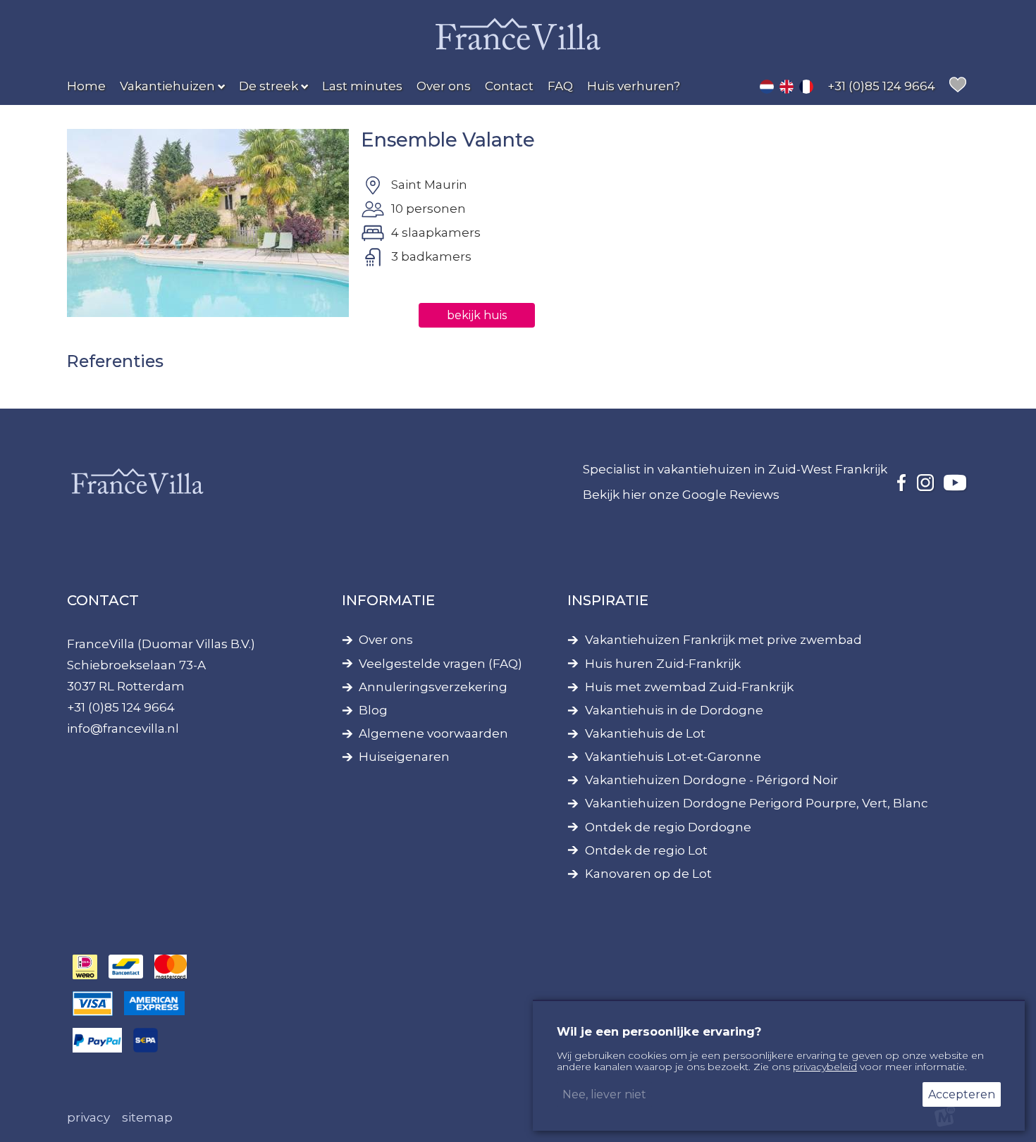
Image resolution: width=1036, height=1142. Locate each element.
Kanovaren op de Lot (648, 874)
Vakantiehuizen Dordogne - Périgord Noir (711, 780)
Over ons (386, 640)
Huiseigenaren (404, 757)
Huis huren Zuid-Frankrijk (663, 664)
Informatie (388, 600)
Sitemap (147, 1117)
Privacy (88, 1117)
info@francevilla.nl (123, 728)
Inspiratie (607, 600)
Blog (373, 710)
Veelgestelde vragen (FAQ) (440, 664)
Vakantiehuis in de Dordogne (674, 710)
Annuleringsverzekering (433, 687)
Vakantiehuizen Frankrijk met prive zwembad (723, 640)
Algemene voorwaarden (433, 733)
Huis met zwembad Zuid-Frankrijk (689, 687)
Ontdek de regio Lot (646, 850)
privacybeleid (825, 1066)
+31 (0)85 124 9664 (121, 707)
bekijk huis (477, 315)
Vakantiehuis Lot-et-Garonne (673, 757)
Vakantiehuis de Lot (645, 733)
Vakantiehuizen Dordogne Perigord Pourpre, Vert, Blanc (756, 803)
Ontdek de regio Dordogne (668, 827)
